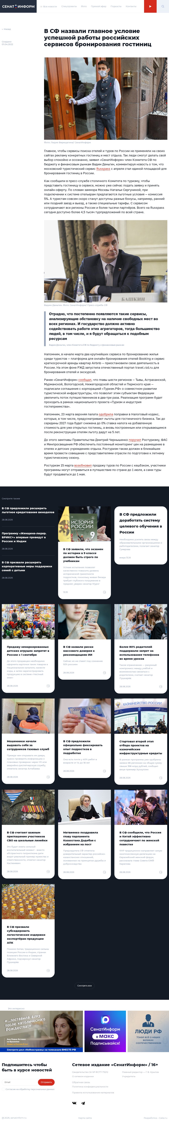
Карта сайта (85, 1118)
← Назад (6, 29)
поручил (135, 440)
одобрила (106, 414)
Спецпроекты (69, 6)
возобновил (83, 465)
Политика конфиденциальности (90, 1086)
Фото (84, 6)
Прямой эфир (98, 6)
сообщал (84, 379)
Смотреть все (84, 985)
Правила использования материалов (93, 1092)
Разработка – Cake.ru (155, 1118)
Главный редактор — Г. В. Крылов (140, 1072)
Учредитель (128, 1076)
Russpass (103, 168)
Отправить (46, 1082)
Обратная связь (81, 1082)
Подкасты (116, 6)
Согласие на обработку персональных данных (30, 1089)
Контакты (131, 6)
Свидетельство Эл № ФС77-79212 (90, 1072)
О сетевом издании (83, 1076)
